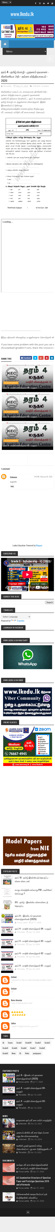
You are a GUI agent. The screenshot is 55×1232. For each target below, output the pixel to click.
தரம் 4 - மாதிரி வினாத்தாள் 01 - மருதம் (33, 965)
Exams (10, 1042)
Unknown (13, 477)
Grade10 (28, 1042)
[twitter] (48, 3)
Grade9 (5, 1053)
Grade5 (14, 1048)
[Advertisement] (27, 797)
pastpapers (37, 1053)
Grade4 (45, 86)
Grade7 (33, 1048)
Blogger (39, 545)
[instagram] (40, 3)
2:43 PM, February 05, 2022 (43, 476)
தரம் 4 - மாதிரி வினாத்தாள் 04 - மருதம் (20, 387)
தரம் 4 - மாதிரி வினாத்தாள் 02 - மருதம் (20, 445)
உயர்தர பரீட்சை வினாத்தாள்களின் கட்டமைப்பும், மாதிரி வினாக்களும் (32, 1166)
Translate (20, 620)
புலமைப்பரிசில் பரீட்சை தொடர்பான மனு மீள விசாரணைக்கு (32, 1134)
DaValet (14, 977)
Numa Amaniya (16, 1000)
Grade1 (19, 1042)
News (14, 1053)
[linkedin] (44, 3)
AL (3, 1042)
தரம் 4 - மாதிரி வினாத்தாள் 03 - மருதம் (20, 416)
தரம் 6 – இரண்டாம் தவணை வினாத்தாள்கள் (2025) (28, 917)
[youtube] (52, 3)
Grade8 (42, 1048)
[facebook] (35, 3)
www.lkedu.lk (22, 13)
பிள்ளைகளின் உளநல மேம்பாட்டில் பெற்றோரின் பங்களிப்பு (31, 1195)
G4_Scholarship (11, 383)
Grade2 (38, 1042)
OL (20, 1053)
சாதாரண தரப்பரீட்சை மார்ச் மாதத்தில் (34, 1120)
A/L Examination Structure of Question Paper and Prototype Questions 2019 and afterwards (33, 1181)
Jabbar (13, 1023)
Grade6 (23, 1048)
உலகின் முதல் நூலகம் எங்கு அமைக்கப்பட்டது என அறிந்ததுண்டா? (34, 1147)
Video (27, 1053)
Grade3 (47, 1042)
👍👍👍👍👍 (17, 1012)
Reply (12, 486)
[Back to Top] (28, 1212)
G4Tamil (36, 86)
